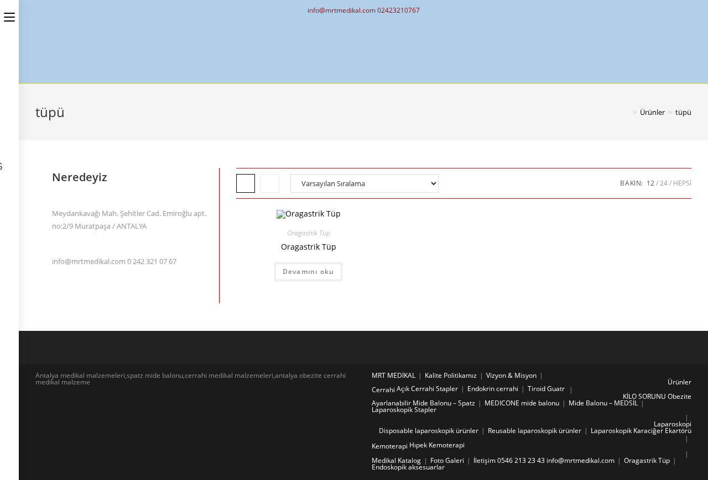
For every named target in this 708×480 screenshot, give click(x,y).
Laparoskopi (672, 424)
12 (650, 183)
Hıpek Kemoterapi (437, 445)
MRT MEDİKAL (393, 375)
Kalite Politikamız (451, 375)
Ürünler (679, 382)
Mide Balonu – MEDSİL (603, 403)
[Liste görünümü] (270, 183)
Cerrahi (383, 389)
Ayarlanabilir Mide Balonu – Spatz (423, 403)
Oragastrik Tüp (308, 233)
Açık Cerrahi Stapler (427, 388)
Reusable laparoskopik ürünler (534, 430)
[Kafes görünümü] (245, 183)
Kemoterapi (390, 446)
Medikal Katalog (396, 460)
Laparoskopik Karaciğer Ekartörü (641, 430)
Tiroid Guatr (546, 388)
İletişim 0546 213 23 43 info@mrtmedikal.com (544, 460)
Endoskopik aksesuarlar (408, 467)
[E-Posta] (364, 50)
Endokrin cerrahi (492, 388)
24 (664, 183)
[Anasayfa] (626, 112)
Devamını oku (308, 271)
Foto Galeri (447, 460)
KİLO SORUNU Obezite (657, 396)
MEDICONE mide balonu (522, 403)
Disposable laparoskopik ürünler (428, 430)
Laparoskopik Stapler (404, 409)
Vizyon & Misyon (511, 375)
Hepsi (682, 183)
